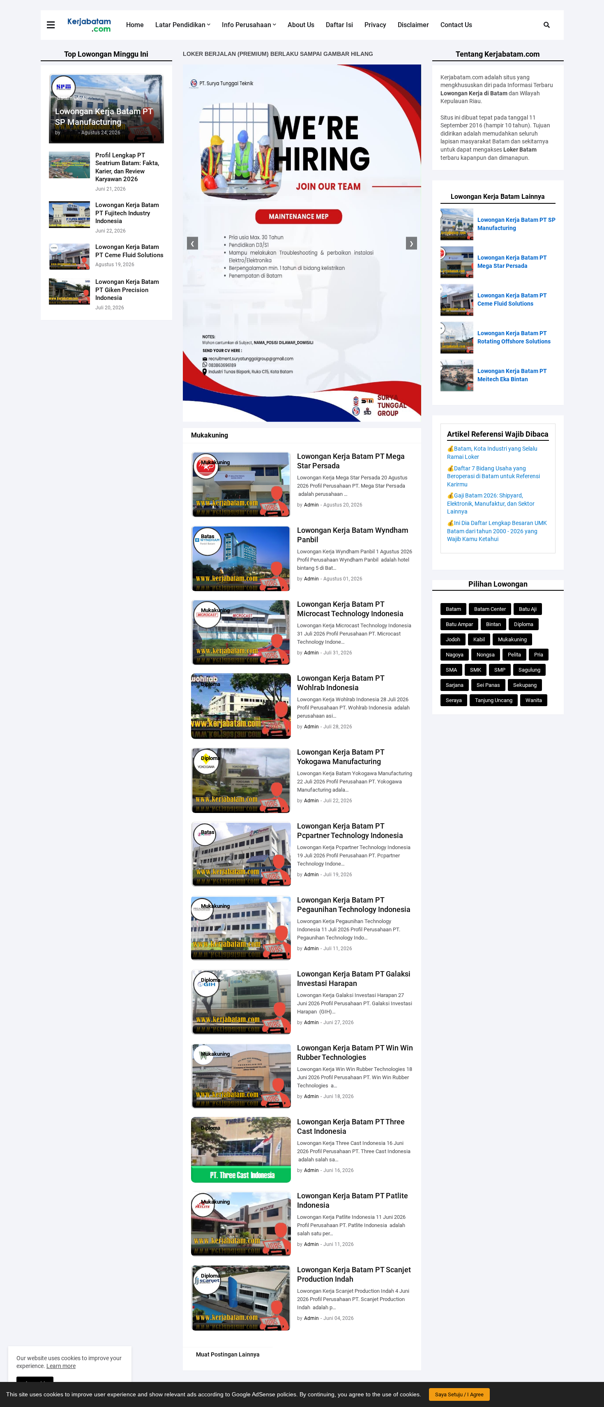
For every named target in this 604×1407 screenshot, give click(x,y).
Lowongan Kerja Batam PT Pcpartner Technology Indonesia (350, 831)
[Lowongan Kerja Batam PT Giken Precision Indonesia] (69, 291)
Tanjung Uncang (493, 700)
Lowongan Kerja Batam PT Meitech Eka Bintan (512, 375)
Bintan (493, 624)
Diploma (523, 624)
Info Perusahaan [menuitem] (246, 25)
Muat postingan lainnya (228, 1354)
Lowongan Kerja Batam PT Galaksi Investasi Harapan (353, 978)
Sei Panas (488, 685)
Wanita (534, 700)
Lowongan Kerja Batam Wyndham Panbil (352, 535)
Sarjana (454, 685)
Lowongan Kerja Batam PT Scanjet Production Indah (354, 1274)
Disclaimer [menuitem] (413, 25)
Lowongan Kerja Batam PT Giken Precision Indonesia (127, 290)
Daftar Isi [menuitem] (339, 25)
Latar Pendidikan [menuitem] (180, 25)
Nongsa (486, 655)
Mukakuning (512, 639)
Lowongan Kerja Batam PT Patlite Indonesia (352, 1200)
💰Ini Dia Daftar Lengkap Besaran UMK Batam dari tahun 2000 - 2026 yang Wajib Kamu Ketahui (497, 531)
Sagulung (529, 670)
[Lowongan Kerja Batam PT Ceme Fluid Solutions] (69, 256)
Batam (453, 609)
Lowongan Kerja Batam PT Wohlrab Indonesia (340, 683)
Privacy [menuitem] (375, 25)
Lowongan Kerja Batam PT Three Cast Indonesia (351, 1126)
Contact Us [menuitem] (456, 25)
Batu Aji (528, 609)
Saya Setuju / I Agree (459, 1394)
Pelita (514, 655)
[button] (56, 25)
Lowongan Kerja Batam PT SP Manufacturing (103, 116)
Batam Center (490, 609)
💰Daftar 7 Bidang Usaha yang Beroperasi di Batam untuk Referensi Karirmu (493, 476)
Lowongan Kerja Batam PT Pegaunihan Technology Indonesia (353, 905)
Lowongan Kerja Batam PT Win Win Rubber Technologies (355, 1052)
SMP (499, 670)
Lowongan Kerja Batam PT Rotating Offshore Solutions (514, 337)
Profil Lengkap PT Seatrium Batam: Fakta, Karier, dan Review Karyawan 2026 (127, 167)
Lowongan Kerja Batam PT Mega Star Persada (351, 461)
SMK (475, 670)
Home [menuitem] (135, 25)
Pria (538, 655)
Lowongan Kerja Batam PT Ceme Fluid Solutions (129, 251)
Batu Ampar (459, 624)
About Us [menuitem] (301, 25)
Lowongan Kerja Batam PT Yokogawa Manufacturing (340, 757)
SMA (451, 670)
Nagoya (454, 655)
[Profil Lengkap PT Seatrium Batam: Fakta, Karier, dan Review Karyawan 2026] (69, 165)
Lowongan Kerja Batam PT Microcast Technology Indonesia (350, 609)
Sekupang (525, 685)
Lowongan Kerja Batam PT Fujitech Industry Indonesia (127, 213)
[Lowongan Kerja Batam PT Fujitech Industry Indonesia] (69, 214)
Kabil (479, 639)
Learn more (61, 1366)
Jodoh (453, 639)
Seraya (454, 700)
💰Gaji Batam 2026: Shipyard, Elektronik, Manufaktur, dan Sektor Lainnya (491, 503)
